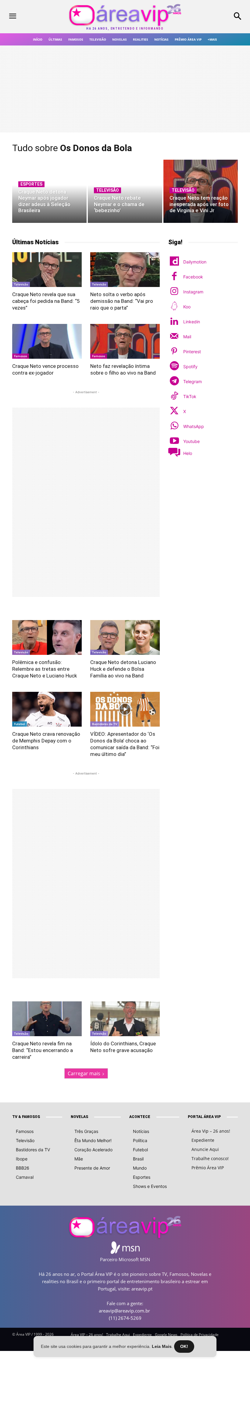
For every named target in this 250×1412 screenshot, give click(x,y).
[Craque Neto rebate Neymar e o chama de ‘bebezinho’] (125, 191)
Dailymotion (194, 261)
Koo (187, 306)
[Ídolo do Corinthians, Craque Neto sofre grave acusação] (125, 1018)
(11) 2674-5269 (125, 1318)
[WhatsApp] (174, 426)
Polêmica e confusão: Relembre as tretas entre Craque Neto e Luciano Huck (44, 669)
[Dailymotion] (174, 262)
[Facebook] (174, 277)
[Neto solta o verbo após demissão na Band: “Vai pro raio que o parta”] (125, 269)
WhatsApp (193, 426)
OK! (184, 1346)
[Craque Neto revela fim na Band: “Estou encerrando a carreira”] (47, 1018)
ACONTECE (139, 1117)
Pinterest (192, 351)
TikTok (189, 396)
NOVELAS (79, 1117)
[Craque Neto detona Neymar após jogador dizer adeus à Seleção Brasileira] (49, 191)
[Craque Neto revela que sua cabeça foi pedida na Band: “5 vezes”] (47, 269)
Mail (187, 336)
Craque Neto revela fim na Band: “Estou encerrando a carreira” (42, 1050)
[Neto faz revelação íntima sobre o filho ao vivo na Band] (125, 341)
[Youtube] (174, 441)
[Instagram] (174, 292)
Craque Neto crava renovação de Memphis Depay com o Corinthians (46, 740)
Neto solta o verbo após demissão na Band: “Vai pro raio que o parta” (121, 301)
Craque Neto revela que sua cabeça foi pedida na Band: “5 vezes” (46, 301)
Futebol (19, 724)
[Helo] (174, 453)
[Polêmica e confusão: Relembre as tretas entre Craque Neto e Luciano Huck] (47, 637)
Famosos (20, 356)
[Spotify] (174, 366)
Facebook (193, 276)
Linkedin (191, 321)
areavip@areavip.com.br (124, 1311)
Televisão (107, 190)
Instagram (193, 291)
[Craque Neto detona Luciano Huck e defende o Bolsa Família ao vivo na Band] (125, 637)
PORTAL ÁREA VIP (204, 1117)
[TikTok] (174, 396)
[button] (219, 17)
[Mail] (174, 337)
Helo (187, 453)
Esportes (31, 184)
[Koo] (174, 307)
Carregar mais (84, 1073)
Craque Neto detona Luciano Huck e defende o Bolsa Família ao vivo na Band (123, 669)
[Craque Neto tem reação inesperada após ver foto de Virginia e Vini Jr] (200, 191)
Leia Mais (162, 1346)
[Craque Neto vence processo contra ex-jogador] (47, 341)
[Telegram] (174, 381)
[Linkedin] (174, 322)
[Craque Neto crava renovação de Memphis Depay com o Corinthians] (47, 709)
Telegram (192, 381)
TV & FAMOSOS (26, 1117)
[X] (174, 411)
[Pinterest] (174, 352)
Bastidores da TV (104, 724)
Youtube (191, 441)
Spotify (190, 366)
